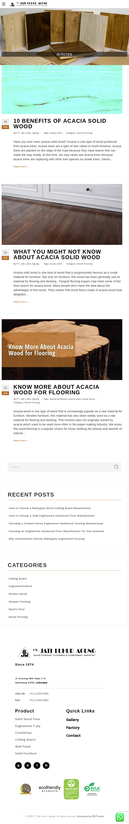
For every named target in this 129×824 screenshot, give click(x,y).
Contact (73, 735)
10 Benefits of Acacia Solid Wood (59, 123)
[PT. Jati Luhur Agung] (27, 4)
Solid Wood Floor (27, 719)
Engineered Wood (20, 586)
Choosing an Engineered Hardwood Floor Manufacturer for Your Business (56, 531)
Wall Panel (23, 746)
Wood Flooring (84, 133)
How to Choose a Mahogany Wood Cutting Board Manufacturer (50, 508)
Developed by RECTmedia (90, 816)
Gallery (72, 720)
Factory (73, 727)
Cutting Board (18, 578)
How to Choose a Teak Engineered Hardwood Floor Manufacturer (52, 515)
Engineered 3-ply (27, 726)
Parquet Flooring (19, 601)
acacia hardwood (58, 399)
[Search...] (116, 467)
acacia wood (88, 399)
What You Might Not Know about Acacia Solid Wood (57, 254)
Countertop (23, 732)
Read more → (21, 166)
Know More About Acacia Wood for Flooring (56, 390)
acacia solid (56, 133)
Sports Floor (17, 609)
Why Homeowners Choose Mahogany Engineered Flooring (46, 538)
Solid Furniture (26, 753)
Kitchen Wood (18, 593)
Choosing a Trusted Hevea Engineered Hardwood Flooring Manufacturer (56, 523)
